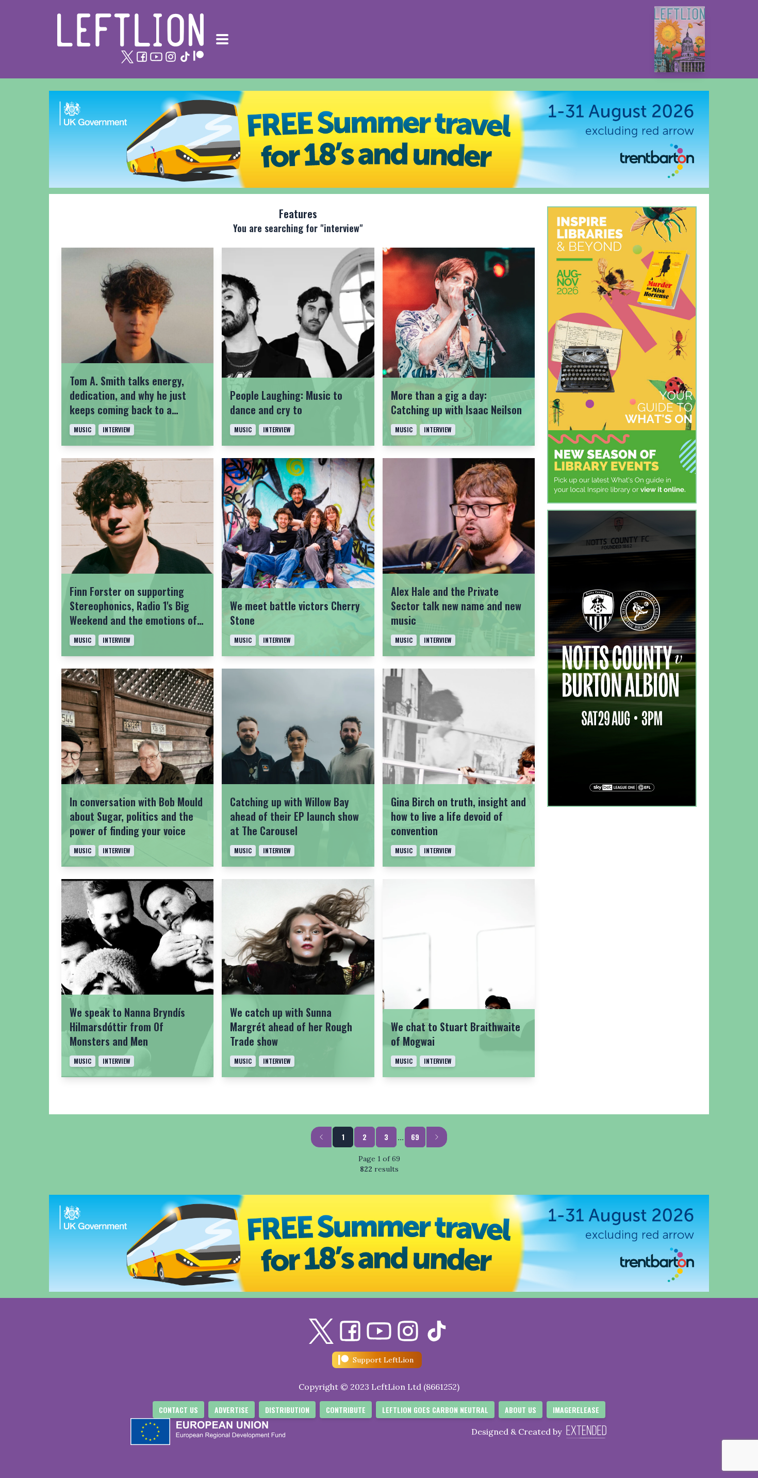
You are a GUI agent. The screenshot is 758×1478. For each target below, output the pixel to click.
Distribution (287, 1409)
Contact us (178, 1409)
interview (116, 429)
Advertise (232, 1409)
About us (520, 1409)
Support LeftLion (383, 1360)
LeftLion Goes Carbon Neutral (435, 1409)
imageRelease (576, 1409)
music (82, 429)
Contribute (346, 1409)
